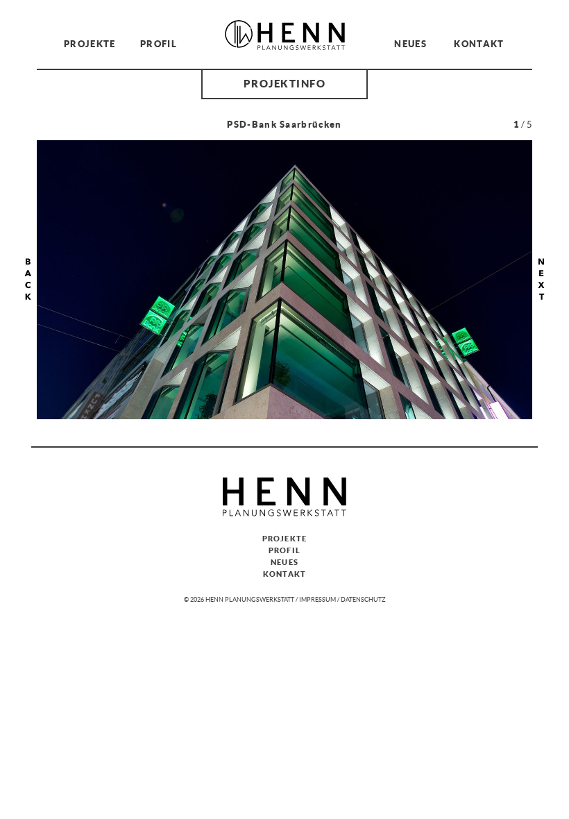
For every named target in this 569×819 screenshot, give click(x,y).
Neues (410, 43)
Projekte (90, 43)
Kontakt (479, 43)
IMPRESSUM (317, 599)
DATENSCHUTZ (363, 599)
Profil (158, 43)
